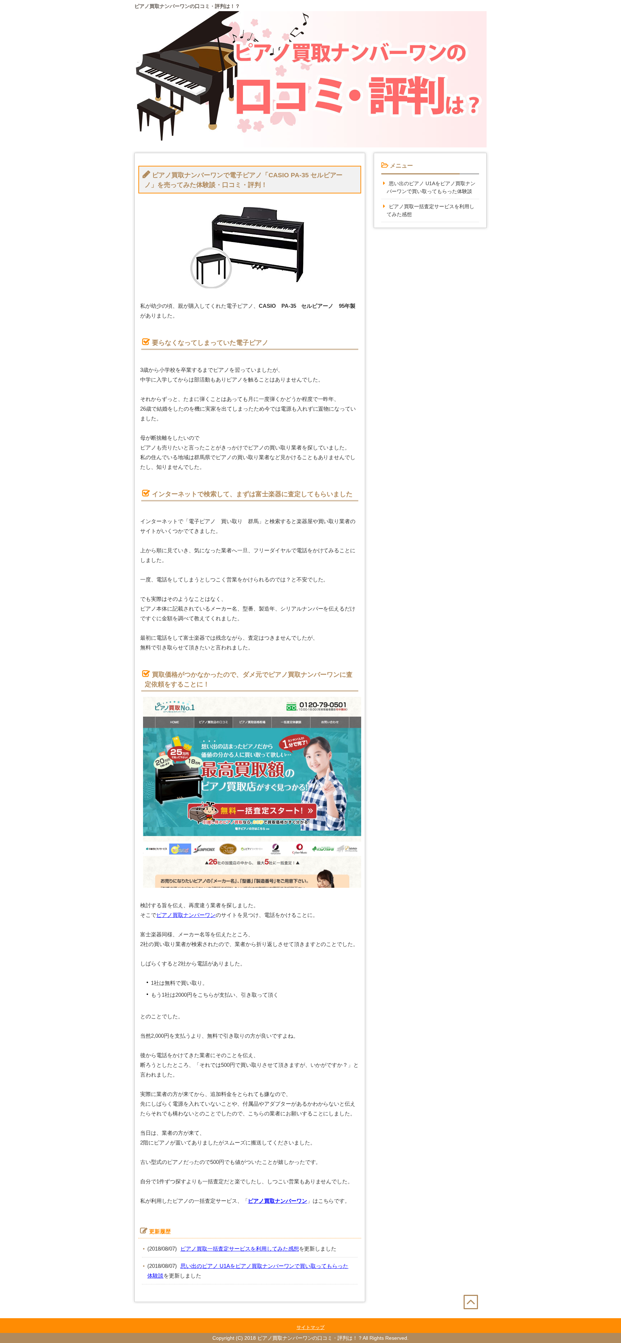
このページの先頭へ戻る (475, 1317)
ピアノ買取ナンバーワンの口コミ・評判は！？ (187, 6)
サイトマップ (310, 1327)
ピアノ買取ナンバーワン (186, 915)
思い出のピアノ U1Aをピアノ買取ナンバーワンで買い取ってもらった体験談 (431, 188)
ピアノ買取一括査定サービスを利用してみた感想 (239, 1249)
